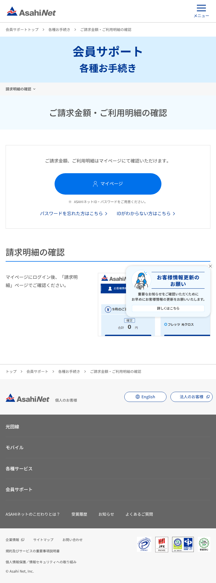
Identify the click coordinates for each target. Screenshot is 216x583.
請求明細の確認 (18, 89)
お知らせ (106, 514)
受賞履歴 (79, 514)
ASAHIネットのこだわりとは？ (33, 514)
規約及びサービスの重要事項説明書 (33, 550)
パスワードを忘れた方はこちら (71, 213)
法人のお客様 (191, 396)
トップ (11, 371)
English (148, 396)
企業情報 (12, 539)
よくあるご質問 (139, 514)
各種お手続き (59, 29)
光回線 (12, 426)
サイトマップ (43, 539)
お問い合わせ (72, 539)
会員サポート (37, 371)
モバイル (15, 447)
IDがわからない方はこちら (144, 213)
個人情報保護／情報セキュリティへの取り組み (41, 561)
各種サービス (19, 468)
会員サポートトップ (22, 29)
